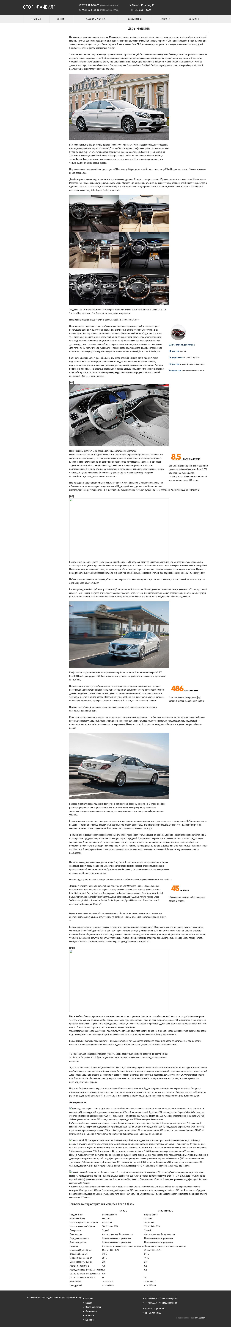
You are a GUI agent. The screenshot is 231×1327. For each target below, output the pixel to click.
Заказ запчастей (95, 19)
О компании (135, 19)
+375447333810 (152, 1302)
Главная (36, 19)
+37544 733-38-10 (89, 10)
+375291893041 (152, 1298)
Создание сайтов (184, 1317)
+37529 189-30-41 (89, 5)
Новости (165, 19)
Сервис (61, 19)
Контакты (193, 19)
